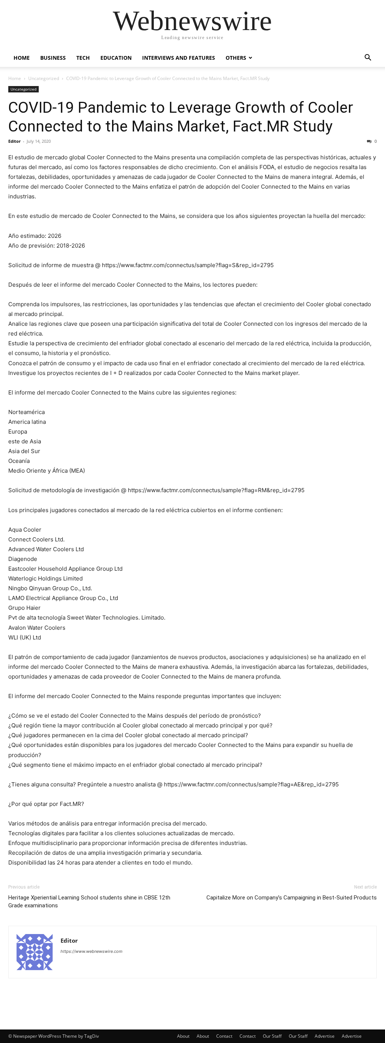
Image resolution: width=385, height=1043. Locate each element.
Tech (83, 57)
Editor (14, 141)
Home (22, 57)
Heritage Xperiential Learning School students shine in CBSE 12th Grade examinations (89, 901)
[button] (368, 58)
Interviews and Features (178, 57)
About (183, 1036)
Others (236, 57)
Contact (224, 1036)
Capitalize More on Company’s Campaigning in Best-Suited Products (291, 897)
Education (116, 57)
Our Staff (272, 1036)
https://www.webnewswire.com (92, 951)
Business (53, 57)
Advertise (325, 1036)
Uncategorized (43, 78)
